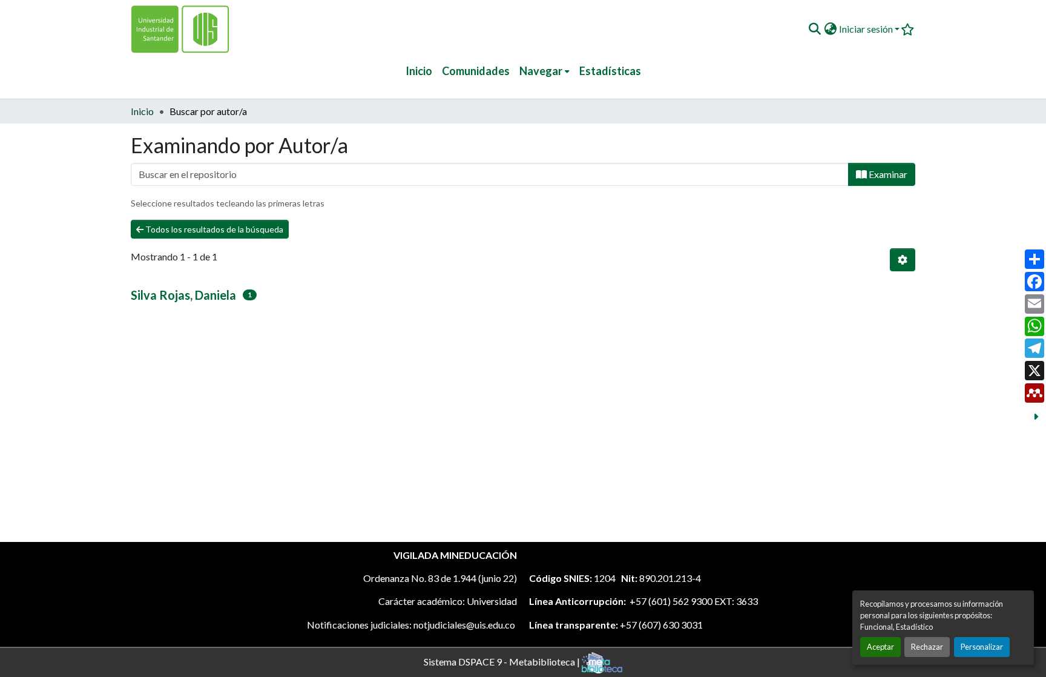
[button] (814, 29)
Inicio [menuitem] (419, 71)
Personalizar (982, 647)
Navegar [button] (540, 71)
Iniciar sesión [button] (867, 29)
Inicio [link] (142, 111)
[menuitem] (544, 71)
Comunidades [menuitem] (476, 71)
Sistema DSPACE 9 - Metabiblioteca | (503, 661)
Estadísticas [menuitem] (610, 71)
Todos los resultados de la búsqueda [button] (213, 229)
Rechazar (927, 647)
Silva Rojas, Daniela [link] (183, 295)
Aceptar (880, 647)
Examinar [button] (887, 174)
